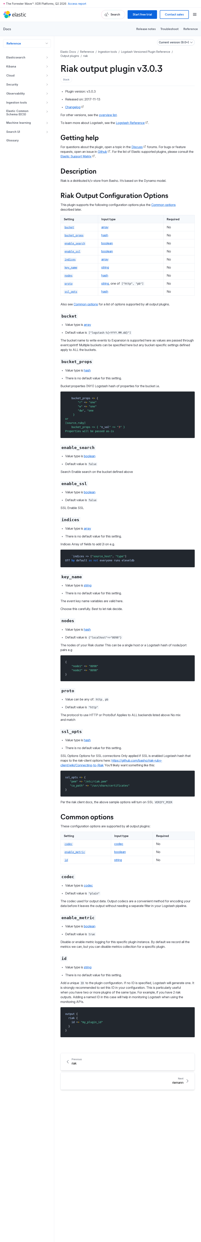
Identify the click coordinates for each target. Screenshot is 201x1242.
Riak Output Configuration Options (114, 195)
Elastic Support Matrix (75, 156)
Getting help (79, 137)
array (105, 227)
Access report (77, 3)
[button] (66, 80)
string (105, 267)
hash (104, 235)
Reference (190, 29)
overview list (108, 115)
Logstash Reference (130, 123)
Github (102, 152)
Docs (7, 29)
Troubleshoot (169, 29)
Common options (163, 205)
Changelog (72, 107)
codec (118, 844)
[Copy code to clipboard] (189, 398)
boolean (107, 243)
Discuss (137, 147)
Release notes (146, 29)
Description (78, 170)
